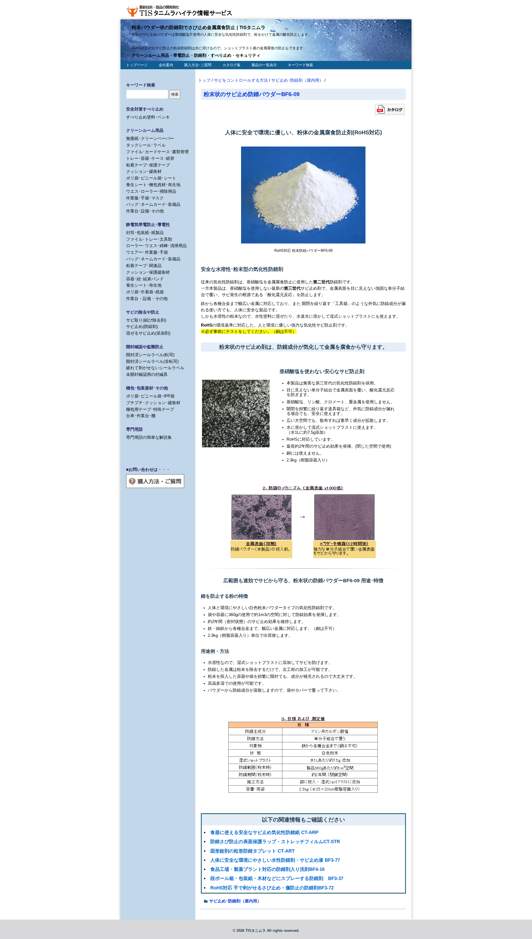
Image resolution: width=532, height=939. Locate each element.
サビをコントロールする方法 (241, 80)
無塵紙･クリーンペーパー (150, 138)
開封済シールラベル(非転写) (152, 361)
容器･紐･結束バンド (145, 278)
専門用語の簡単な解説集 (149, 437)
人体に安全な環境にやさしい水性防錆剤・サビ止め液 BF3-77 (275, 860)
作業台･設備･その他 (145, 211)
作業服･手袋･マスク (145, 198)
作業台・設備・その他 (147, 298)
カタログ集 (231, 65)
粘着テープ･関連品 (144, 265)
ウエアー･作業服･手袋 (147, 252)
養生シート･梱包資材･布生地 (153, 184)
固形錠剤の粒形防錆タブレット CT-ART (252, 851)
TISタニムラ (255, 930)
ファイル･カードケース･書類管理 (157, 151)
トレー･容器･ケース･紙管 (150, 158)
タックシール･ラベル (146, 145)
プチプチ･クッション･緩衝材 (153, 402)
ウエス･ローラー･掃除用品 (151, 191)
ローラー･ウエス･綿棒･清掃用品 (156, 245)
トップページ (137, 65)
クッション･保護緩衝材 (148, 272)
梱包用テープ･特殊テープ (150, 409)
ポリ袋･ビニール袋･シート (151, 178)
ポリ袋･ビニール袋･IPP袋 (150, 396)
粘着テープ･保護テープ (148, 165)
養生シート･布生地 (144, 285)
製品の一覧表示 (264, 65)
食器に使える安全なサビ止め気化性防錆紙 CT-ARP (264, 832)
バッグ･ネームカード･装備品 (153, 204)
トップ (204, 80)
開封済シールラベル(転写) (150, 354)
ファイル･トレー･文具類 (149, 239)
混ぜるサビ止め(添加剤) (148, 333)
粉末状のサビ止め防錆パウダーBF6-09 (252, 94)
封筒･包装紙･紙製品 (145, 232)
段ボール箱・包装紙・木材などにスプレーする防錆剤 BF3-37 (276, 878)
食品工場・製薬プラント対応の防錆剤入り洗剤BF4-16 (267, 869)
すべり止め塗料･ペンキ (148, 117)
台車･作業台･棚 (140, 415)
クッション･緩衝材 (144, 171)
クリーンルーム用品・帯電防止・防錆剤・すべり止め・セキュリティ (196, 55)
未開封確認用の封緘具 (147, 374)
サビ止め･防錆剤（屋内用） (297, 80)
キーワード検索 (300, 65)
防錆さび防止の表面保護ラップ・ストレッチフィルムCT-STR (275, 841)
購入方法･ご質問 (197, 65)
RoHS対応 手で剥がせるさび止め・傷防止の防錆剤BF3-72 (272, 888)
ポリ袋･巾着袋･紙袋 (145, 291)
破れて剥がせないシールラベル (155, 367)
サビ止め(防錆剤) (142, 326)
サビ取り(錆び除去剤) (146, 320)
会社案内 (166, 65)
